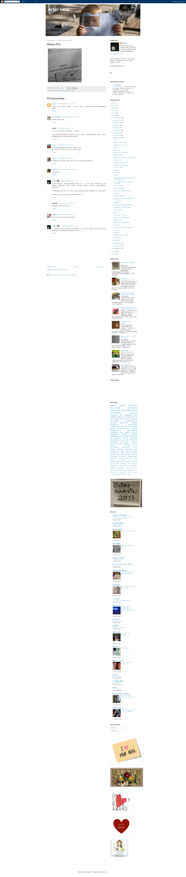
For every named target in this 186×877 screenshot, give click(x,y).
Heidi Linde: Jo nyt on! (120, 215)
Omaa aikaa (115, 565)
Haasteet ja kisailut (124, 417)
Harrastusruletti (117, 621)
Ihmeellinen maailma (128, 423)
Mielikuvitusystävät (124, 454)
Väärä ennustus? (118, 220)
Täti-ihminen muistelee (129, 442)
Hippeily (112, 445)
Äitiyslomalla (132, 430)
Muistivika (134, 454)
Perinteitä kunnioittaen (120, 165)
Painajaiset (134, 470)
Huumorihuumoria (114, 458)
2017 (113, 105)
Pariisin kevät (117, 185)
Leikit (135, 469)
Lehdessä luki (124, 428)
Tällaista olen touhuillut (123, 410)
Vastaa (54, 111)
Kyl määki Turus (123, 451)
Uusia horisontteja (119, 196)
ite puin (115, 674)
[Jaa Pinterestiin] (76, 88)
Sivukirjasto (116, 632)
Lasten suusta (125, 419)
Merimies (121, 470)
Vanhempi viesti (100, 266)
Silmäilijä (55, 169)
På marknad (116, 172)
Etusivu (76, 266)
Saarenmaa (134, 472)
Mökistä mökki (127, 470)
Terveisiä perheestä (123, 408)
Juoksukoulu (114, 432)
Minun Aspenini (117, 210)
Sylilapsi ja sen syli (120, 162)
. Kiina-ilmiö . (117, 85)
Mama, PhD (116, 225)
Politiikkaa (122, 456)
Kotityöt (124, 434)
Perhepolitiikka (114, 472)
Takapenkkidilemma (118, 188)
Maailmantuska (122, 460)
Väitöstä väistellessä (68, 90)
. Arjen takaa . (59, 9)
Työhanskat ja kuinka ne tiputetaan (124, 157)
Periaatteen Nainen (118, 523)
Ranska (129, 472)
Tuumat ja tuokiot (117, 660)
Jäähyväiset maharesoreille (121, 190)
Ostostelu (133, 413)
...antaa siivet (117, 559)
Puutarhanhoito (114, 452)
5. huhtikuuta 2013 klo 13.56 (69, 117)
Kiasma (131, 469)
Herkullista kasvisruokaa (123, 424)
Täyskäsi (116, 202)
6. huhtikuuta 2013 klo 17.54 (67, 214)
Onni (121, 415)
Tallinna (135, 461)
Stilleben (116, 232)
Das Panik (133, 460)
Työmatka (125, 474)
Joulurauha (134, 463)
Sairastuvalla (114, 447)
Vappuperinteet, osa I (120, 145)
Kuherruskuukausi (117, 86)
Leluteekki (115, 619)
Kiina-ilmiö (133, 451)
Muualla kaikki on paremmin (120, 693)
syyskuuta (117, 125)
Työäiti (129, 474)
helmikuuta (117, 245)
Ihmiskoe (112, 469)
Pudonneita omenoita (118, 557)
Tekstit (115, 727)
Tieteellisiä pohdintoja (117, 467)
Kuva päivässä (57, 90)
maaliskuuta (117, 243)
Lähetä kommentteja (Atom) (59, 269)
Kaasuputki (115, 625)
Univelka (125, 436)
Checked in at (117, 160)
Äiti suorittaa (114, 463)
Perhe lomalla (125, 432)
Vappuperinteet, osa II (120, 142)
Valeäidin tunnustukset (119, 515)
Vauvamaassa (114, 434)
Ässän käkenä (116, 543)
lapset (113, 405)
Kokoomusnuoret (114, 465)
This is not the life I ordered (122, 564)
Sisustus (134, 432)
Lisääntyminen (115, 426)
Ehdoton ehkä (116, 605)
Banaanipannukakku (126, 365)
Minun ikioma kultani (127, 531)
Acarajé (115, 175)
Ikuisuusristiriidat (131, 445)
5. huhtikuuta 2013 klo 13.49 (65, 103)
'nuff (115, 140)
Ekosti (115, 147)
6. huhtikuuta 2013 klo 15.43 (67, 203)
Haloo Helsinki (125, 452)
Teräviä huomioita (130, 438)
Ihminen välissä (117, 529)
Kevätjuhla (116, 150)
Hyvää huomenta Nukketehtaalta (122, 205)
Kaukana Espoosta (117, 708)
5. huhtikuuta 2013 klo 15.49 (65, 145)
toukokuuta (117, 135)
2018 (113, 103)
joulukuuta (117, 117)
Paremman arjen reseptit (120, 235)
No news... (116, 212)
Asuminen (128, 467)
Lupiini (114, 687)
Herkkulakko (123, 463)
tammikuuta (117, 248)
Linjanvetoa (114, 415)
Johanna (54, 181)
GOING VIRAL (116, 682)
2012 (113, 251)
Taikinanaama (56, 117)
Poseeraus (116, 230)
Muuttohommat (123, 465)
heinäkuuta (117, 130)
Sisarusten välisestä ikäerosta (123, 227)
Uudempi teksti (52, 266)
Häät (130, 436)
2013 (113, 115)
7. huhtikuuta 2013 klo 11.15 (69, 226)
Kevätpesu (116, 170)
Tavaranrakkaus (133, 465)
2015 (113, 110)
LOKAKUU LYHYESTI (117, 524)
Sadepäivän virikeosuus (120, 152)
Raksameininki (128, 461)
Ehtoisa (114, 646)
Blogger (105, 872)
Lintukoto (122, 461)
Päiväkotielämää (132, 456)
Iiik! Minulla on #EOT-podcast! (122, 600)
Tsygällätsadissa (117, 474)
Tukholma (112, 451)
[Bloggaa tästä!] (70, 88)
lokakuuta (117, 122)
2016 (113, 108)
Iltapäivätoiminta (120, 469)
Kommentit (116, 731)
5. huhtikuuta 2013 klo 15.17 (66, 128)
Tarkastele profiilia (116, 53)
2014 (113, 113)
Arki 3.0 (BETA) (118, 167)
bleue (53, 145)
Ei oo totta (116, 598)
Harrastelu (115, 413)
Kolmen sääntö (125, 648)
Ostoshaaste (113, 456)
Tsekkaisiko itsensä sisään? (122, 207)
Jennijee (54, 214)
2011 (113, 254)
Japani (127, 469)
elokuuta (116, 127)
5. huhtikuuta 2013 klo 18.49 (68, 169)
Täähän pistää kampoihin (119, 570)
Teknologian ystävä (131, 449)
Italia (128, 463)
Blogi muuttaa (116, 676)
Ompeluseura (117, 240)
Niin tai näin (123, 440)
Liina (53, 158)
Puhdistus (120, 449)
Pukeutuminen (123, 472)
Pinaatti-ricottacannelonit (121, 217)
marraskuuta (117, 120)
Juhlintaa (113, 440)
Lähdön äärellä (114, 470)
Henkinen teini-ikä (130, 443)
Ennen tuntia (117, 237)
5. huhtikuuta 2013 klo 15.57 (65, 158)
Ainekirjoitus (126, 447)
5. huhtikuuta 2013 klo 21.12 (69, 181)
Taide (111, 474)
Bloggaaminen (128, 415)
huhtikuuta (117, 137)
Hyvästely (134, 467)
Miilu (53, 103)
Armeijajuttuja (117, 155)
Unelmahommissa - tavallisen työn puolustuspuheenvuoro (127, 608)
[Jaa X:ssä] (72, 88)
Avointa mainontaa (116, 443)
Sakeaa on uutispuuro (118, 627)
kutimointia (116, 584)
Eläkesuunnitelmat (114, 461)
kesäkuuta (117, 132)
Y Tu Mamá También (117, 681)
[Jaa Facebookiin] (74, 88)
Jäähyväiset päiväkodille (121, 222)
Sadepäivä (116, 193)
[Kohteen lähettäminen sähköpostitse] (68, 88)
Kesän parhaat (116, 689)
